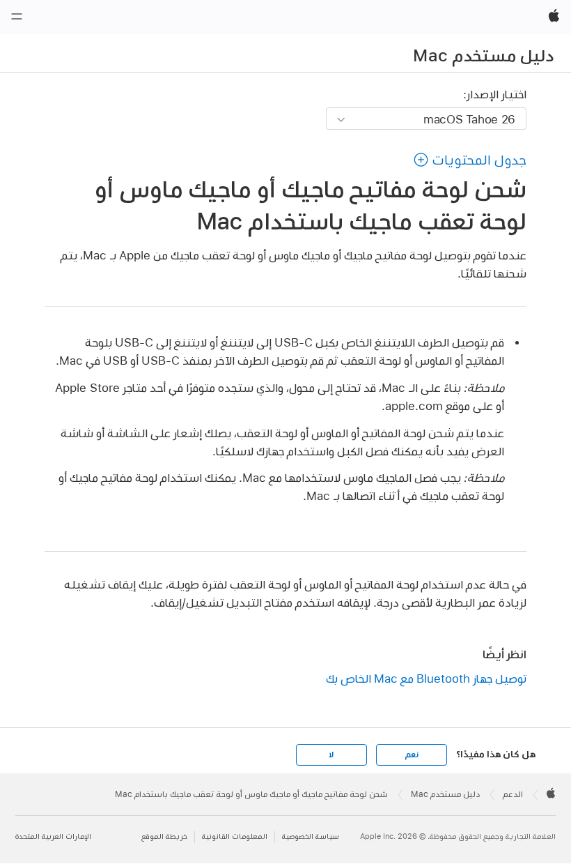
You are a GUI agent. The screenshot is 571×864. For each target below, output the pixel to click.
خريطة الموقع (164, 836)
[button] (469, 160)
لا (331, 754)
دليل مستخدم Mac (483, 55)
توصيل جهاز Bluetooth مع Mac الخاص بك (426, 678)
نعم (412, 754)
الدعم (513, 794)
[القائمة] (16, 16)
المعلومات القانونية (234, 836)
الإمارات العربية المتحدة (53, 836)
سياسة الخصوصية (310, 836)
